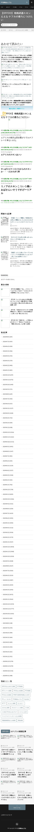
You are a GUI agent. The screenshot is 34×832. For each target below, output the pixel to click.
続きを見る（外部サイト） (17, 108)
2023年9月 (6, 504)
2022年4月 (6, 585)
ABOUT (8, 7)
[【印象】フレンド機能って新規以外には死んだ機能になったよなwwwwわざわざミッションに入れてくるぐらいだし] (5, 221)
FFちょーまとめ (6, 699)
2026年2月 (6, 365)
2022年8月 (6, 566)
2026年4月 (6, 356)
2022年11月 (6, 551)
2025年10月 (6, 384)
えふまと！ (21, 703)
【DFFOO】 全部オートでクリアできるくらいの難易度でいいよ (8, 752)
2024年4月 (6, 470)
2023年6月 (6, 518)
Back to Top (17, 807)
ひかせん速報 (5, 707)
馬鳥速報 (20, 720)
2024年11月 (6, 437)
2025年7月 (6, 399)
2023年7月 (6, 513)
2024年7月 (6, 456)
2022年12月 (6, 547)
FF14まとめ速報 (18, 690)
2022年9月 (6, 561)
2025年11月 (6, 379)
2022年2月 (6, 594)
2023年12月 (6, 489)
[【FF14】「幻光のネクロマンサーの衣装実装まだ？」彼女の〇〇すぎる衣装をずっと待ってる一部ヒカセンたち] (5, 313)
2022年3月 (6, 589)
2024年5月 (6, 465)
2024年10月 (6, 442)
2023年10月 (6, 499)
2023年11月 (6, 494)
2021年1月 (6, 656)
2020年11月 (6, 666)
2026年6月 (6, 346)
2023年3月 (6, 532)
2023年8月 (6, 508)
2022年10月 (6, 556)
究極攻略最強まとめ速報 (8, 720)
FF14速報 (27, 690)
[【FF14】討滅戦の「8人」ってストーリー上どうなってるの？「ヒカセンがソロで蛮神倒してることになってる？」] (5, 292)
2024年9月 (6, 446)
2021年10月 (6, 613)
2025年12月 (6, 375)
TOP (2, 7)
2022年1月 (6, 599)
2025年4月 (6, 413)
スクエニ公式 (23, 712)
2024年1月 (6, 484)
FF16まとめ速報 (6, 695)
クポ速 (27, 707)
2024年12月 (6, 432)
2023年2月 (6, 537)
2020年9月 (6, 675)
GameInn (26, 699)
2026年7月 (6, 341)
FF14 (26, 7)
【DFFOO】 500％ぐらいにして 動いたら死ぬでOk (25, 752)
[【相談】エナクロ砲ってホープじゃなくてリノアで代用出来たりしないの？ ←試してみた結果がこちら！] (5, 255)
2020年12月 (6, 661)
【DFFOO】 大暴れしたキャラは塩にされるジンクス (24, 797)
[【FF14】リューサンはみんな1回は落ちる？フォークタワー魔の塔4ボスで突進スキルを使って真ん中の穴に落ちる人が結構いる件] (5, 303)
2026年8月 (6, 337)
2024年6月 (6, 461)
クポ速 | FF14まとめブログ (9, 712)
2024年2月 (6, 480)
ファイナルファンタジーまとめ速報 (12, 716)
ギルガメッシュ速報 (17, 707)
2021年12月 (6, 604)
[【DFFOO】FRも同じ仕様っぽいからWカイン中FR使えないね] (5, 240)
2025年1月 (6, 427)
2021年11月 (6, 609)
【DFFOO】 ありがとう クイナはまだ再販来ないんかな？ (8, 775)
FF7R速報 (20, 686)
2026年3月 (6, 360)
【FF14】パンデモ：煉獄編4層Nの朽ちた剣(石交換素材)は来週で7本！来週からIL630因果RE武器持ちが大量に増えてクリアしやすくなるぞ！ (16, 102)
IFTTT (4, 703)
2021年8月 (6, 623)
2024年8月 (6, 451)
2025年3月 (6, 418)
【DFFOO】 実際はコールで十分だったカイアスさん (8, 797)
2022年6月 (6, 575)
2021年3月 (6, 647)
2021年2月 (6, 652)
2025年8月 (6, 394)
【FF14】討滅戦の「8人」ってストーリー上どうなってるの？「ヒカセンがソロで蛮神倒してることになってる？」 (21, 290)
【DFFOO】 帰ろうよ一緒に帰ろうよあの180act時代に (24, 775)
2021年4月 (6, 642)
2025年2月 (6, 422)
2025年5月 (6, 408)
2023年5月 (6, 523)
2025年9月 (6, 389)
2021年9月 (6, 618)
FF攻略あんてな (17, 699)
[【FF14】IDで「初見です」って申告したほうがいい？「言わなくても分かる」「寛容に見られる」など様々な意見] (5, 323)
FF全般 (15, 7)
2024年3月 (6, 475)
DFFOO (13, 24)
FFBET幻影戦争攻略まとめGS (21, 695)
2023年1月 (6, 542)
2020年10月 (6, 671)
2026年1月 (6, 370)
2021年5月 (6, 637)
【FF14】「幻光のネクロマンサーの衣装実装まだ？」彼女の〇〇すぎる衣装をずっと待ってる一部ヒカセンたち (21, 311)
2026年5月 (6, 351)
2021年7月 (6, 628)
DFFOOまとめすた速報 (8, 686)
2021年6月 (6, 632)
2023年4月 (6, 527)
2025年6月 (6, 403)
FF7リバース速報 (6, 690)
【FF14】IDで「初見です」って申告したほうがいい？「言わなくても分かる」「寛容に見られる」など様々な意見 (21, 322)
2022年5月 (6, 580)
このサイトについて (6, 815)
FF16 (20, 7)
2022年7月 (6, 570)
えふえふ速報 (11, 703)
